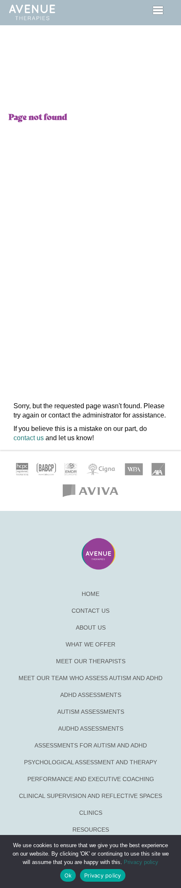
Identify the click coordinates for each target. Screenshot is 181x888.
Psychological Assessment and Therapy (90, 762)
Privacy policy (141, 862)
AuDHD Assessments (90, 728)
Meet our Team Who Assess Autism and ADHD (90, 678)
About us (91, 627)
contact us (28, 437)
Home (90, 593)
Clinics (90, 812)
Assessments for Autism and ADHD (91, 745)
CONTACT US (90, 610)
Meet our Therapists (90, 661)
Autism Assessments (90, 711)
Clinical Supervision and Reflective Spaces (90, 795)
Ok (68, 875)
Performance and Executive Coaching (90, 779)
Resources (90, 829)
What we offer (90, 644)
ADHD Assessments (90, 694)
